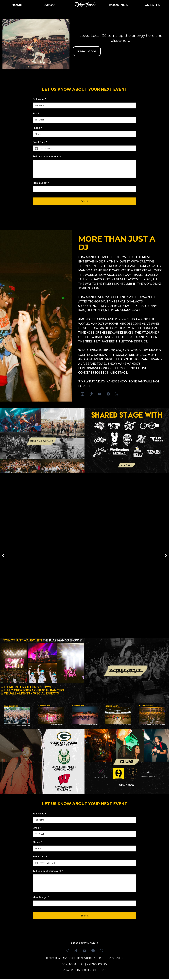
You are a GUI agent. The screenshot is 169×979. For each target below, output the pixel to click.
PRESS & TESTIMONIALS (84, 943)
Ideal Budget (41, 182)
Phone (37, 127)
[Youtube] (99, 394)
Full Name (39, 99)
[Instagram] (82, 394)
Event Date (40, 142)
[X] (117, 394)
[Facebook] (108, 394)
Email (37, 113)
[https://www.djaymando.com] (84, 4)
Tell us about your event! (48, 156)
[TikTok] (91, 394)
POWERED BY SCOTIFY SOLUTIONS (84, 970)
